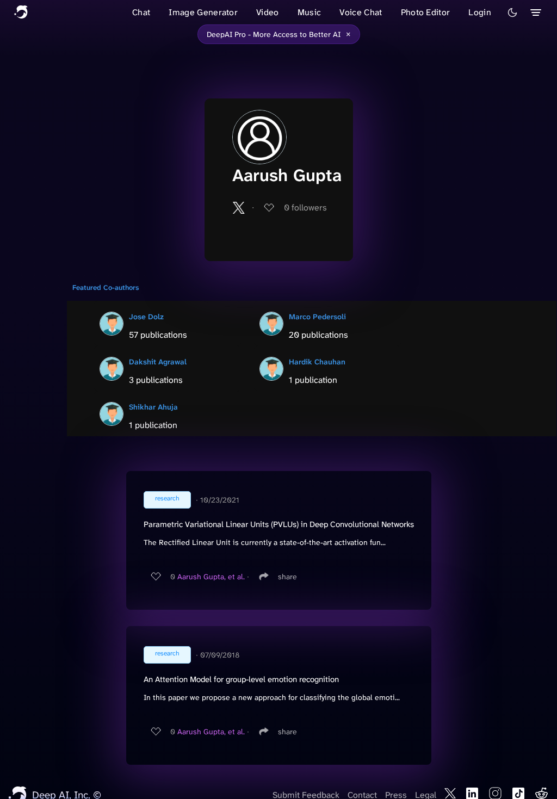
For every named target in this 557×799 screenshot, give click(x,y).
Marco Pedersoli (317, 316)
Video (267, 12)
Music (309, 12)
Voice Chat (360, 12)
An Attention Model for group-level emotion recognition (241, 679)
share (287, 576)
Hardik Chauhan (317, 362)
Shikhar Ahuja (153, 407)
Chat (141, 12)
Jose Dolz (146, 316)
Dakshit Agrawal (158, 362)
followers (305, 207)
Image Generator (203, 12)
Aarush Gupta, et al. (211, 576)
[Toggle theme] (512, 12)
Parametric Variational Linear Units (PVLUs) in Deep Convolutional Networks (279, 524)
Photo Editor (425, 12)
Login (479, 12)
